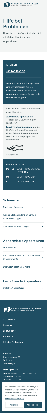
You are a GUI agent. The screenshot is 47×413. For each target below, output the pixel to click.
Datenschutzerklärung (14, 398)
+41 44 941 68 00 (15, 71)
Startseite (8, 319)
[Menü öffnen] (41, 4)
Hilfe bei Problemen (13, 342)
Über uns (7, 325)
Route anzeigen (9, 364)
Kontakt (7, 336)
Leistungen (8, 330)
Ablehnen (14, 405)
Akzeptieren (32, 405)
